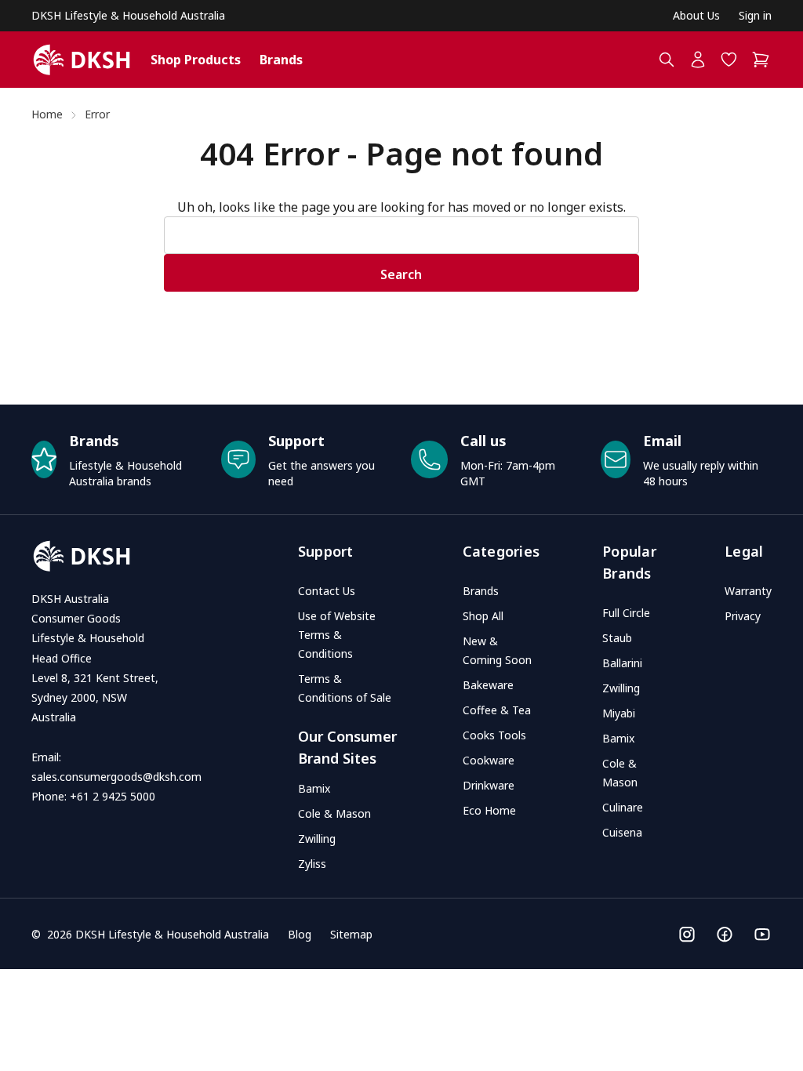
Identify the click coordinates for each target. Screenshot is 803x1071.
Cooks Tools (494, 735)
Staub (617, 637)
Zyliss (312, 863)
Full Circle (626, 612)
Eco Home (489, 810)
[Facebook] (724, 934)
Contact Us (326, 590)
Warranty (748, 590)
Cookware (488, 760)
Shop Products (196, 59)
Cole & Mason (334, 813)
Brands (281, 59)
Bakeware (488, 684)
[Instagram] (687, 934)
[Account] (698, 59)
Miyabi (618, 713)
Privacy (743, 615)
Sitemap (351, 934)
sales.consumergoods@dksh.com (116, 776)
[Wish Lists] (729, 59)
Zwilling (317, 838)
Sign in (755, 15)
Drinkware (488, 785)
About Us (696, 15)
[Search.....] (666, 59)
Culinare (622, 807)
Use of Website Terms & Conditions (337, 634)
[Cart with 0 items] (761, 59)
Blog (299, 934)
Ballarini (622, 662)
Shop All (483, 615)
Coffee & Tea (497, 710)
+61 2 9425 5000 (112, 796)
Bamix (314, 788)
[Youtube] (762, 934)
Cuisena (622, 832)
